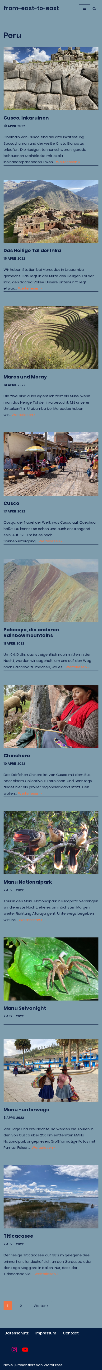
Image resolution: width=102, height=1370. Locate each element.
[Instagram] (14, 1349)
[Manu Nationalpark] (51, 842)
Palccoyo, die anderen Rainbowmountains (31, 632)
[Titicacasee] (51, 1197)
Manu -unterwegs (26, 1109)
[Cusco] (51, 464)
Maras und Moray (25, 377)
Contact (71, 1333)
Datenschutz (17, 1333)
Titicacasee (18, 1236)
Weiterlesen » (68, 161)
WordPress (53, 1364)
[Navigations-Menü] (84, 8)
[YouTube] (25, 1349)
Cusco (11, 503)
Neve (8, 1364)
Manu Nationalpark (28, 882)
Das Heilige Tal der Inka (32, 250)
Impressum (45, 1333)
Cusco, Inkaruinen (26, 118)
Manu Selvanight (25, 1008)
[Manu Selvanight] (51, 969)
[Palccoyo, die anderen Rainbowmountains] (51, 590)
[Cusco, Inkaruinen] (51, 78)
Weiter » (41, 1305)
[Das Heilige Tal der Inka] (51, 211)
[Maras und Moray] (51, 337)
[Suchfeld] (94, 8)
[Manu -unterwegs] (51, 1070)
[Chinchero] (51, 716)
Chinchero (17, 755)
